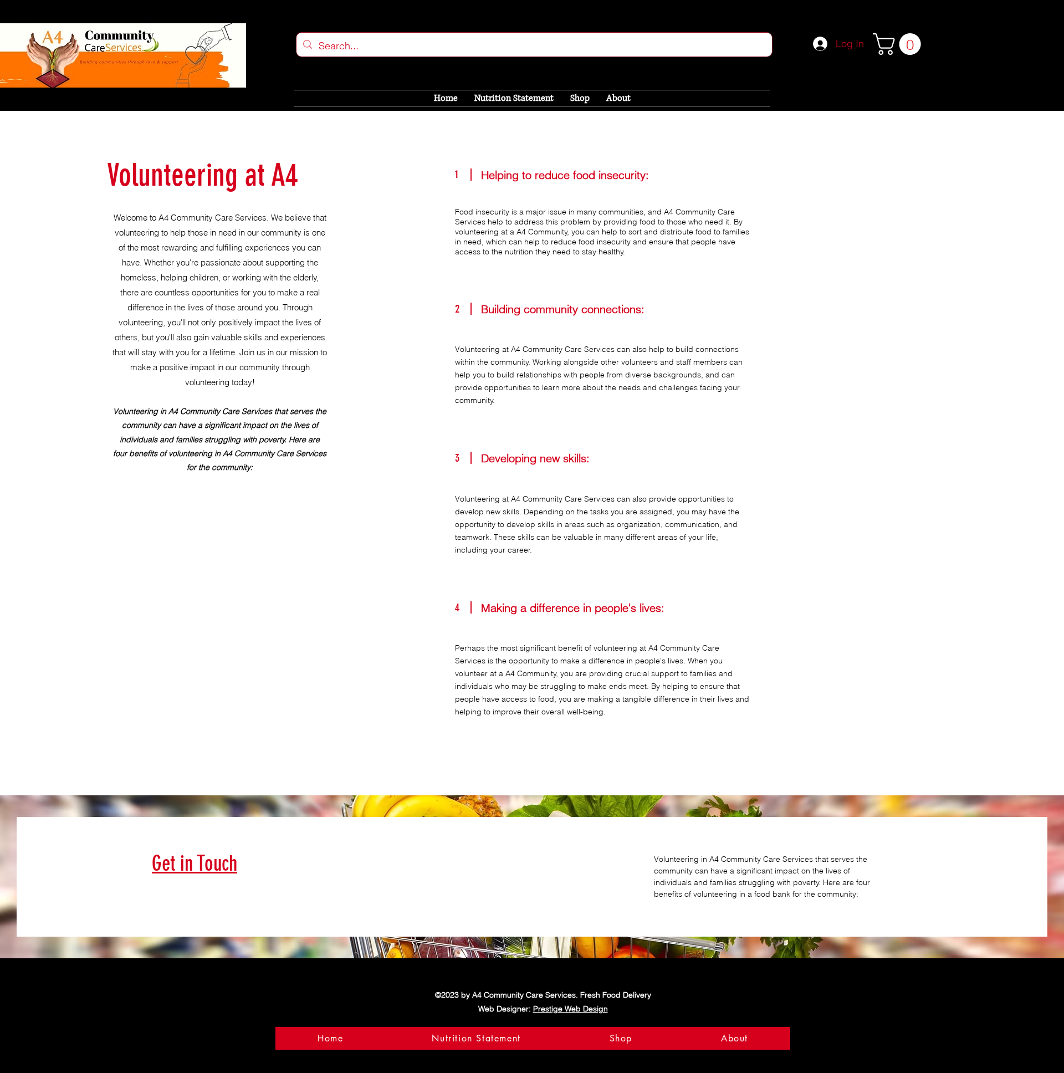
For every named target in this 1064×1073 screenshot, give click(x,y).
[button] (899, 44)
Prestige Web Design (570, 1009)
